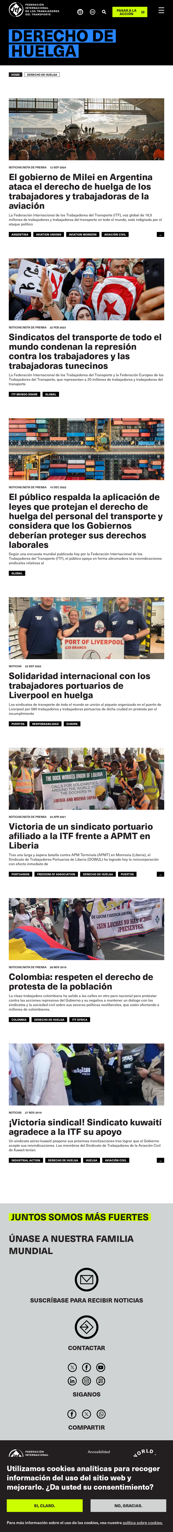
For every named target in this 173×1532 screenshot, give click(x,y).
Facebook (86, 1367)
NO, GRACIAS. (128, 1505)
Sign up (86, 1282)
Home (15, 74)
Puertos (18, 724)
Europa (72, 724)
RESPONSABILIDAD (45, 724)
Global (50, 394)
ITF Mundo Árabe (24, 394)
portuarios (20, 874)
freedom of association (56, 874)
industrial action (25, 1160)
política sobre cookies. (143, 1522)
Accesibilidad (99, 1451)
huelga (91, 1160)
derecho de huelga (98, 874)
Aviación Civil (116, 1160)
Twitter (72, 1367)
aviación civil (115, 234)
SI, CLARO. (44, 1505)
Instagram (86, 1380)
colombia (19, 1019)
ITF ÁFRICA (79, 1019)
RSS (101, 1380)
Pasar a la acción (127, 12)
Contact (86, 1329)
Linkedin (72, 1380)
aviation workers (83, 234)
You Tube (101, 1367)
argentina (19, 234)
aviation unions (48, 234)
